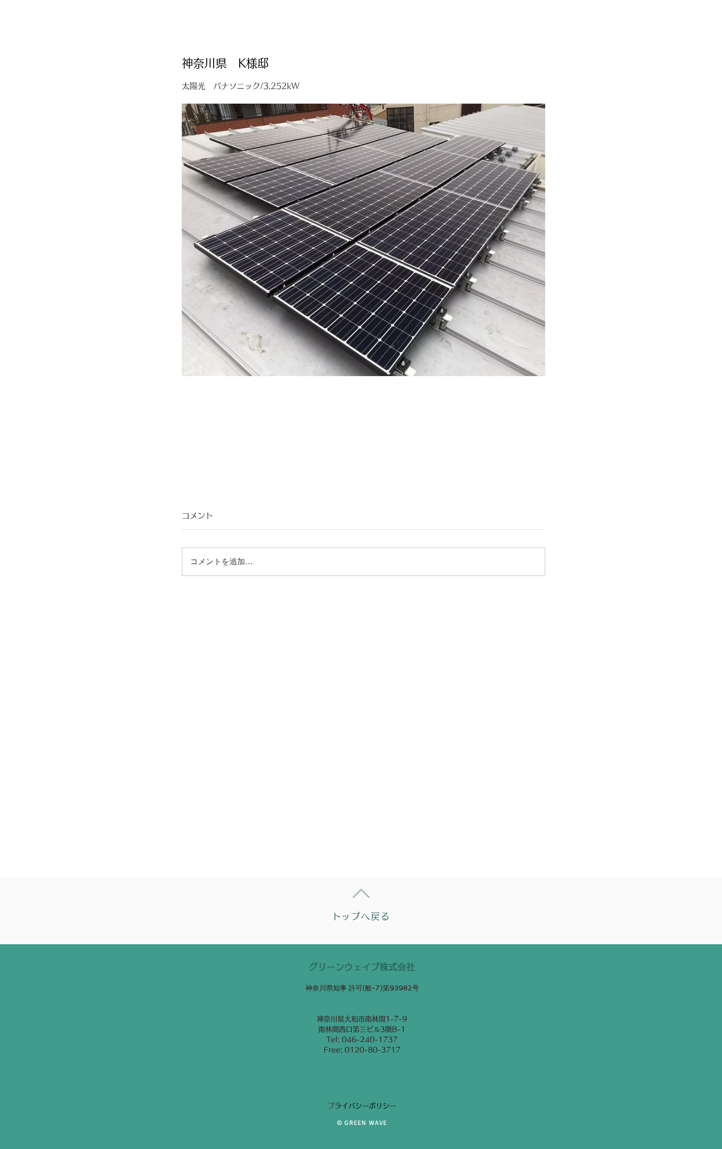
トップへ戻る (361, 916)
